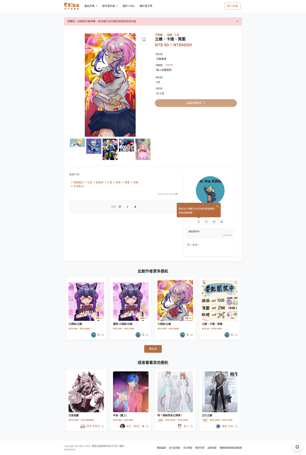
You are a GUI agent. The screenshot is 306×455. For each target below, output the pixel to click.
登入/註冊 (232, 6)
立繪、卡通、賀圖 (212, 324)
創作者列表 (106, 6)
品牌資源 (212, 447)
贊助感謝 (161, 447)
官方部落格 (175, 447)
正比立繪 (207, 415)
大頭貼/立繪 (75, 324)
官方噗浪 (188, 447)
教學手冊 (200, 447)
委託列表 (87, 6)
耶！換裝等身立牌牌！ (170, 415)
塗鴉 (135, 182)
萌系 (118, 182)
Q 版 (109, 182)
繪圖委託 (78, 182)
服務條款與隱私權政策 (231, 447)
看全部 (153, 348)
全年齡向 (78, 186)
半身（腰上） (120, 415)
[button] (297, 446)
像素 (127, 182)
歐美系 (99, 182)
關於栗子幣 (143, 6)
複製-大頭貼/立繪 (122, 324)
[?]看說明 (169, 65)
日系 (90, 182)
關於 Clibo (126, 6)
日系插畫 (74, 415)
